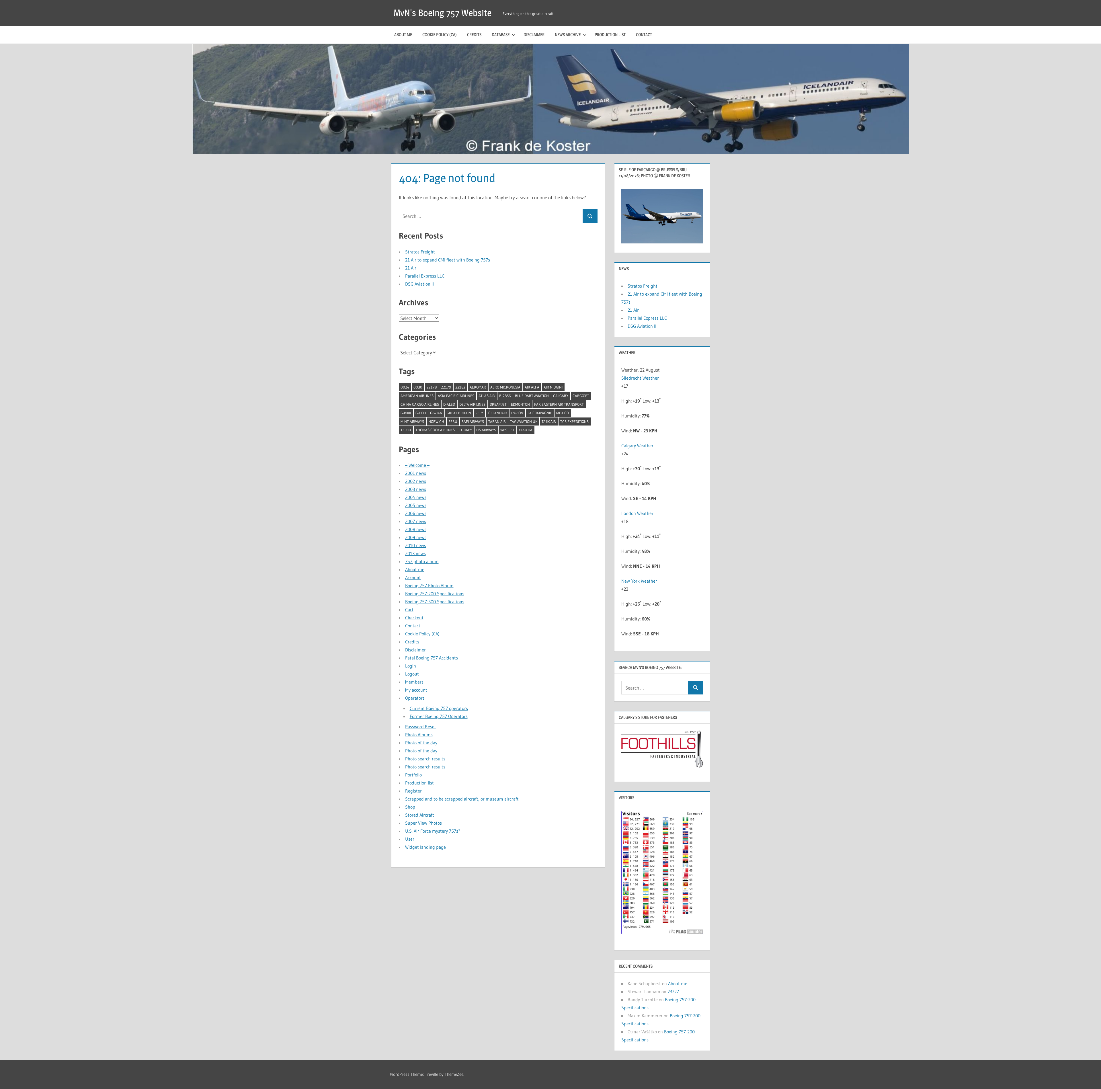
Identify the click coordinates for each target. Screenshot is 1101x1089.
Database (500, 34)
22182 (460, 387)
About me (403, 34)
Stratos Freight (420, 252)
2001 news (415, 473)
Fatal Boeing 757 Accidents (431, 658)
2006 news (415, 513)
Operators (415, 698)
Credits (474, 34)
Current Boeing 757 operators (439, 708)
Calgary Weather (637, 445)
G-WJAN (436, 413)
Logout (412, 674)
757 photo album (422, 561)
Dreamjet (498, 404)
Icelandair (497, 413)
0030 (417, 387)
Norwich (436, 421)
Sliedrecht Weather (640, 378)
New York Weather (639, 581)
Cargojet (581, 395)
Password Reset (420, 726)
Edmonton (520, 404)
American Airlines (417, 395)
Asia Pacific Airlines (456, 395)
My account (416, 690)
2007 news (415, 521)
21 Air (410, 268)
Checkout (414, 617)
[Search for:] (491, 216)
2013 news (415, 553)
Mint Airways (412, 421)
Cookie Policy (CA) (439, 34)
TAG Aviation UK (523, 421)
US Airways (486, 430)
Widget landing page (425, 847)
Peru (452, 421)
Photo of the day (421, 742)
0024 (405, 387)
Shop (410, 807)
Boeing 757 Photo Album (429, 585)
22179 (446, 387)
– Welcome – (417, 465)
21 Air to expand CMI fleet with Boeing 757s (447, 260)
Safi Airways (473, 421)
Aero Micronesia (505, 387)
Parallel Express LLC (424, 276)
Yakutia (525, 430)
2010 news (415, 545)
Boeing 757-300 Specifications (434, 601)
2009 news (415, 537)
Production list (610, 34)
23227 (673, 991)
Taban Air (497, 421)
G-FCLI (420, 413)
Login (410, 666)
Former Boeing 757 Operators (439, 716)
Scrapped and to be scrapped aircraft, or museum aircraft (462, 799)
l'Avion (517, 413)
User (409, 839)
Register (413, 791)
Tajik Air (549, 421)
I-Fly (479, 413)
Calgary (560, 395)
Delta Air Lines (472, 404)
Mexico (562, 413)
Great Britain (459, 413)
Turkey (465, 430)
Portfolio (413, 775)
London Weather (637, 513)
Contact (644, 34)
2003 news (415, 489)
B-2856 (505, 395)
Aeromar (478, 387)
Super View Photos (423, 823)
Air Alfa (532, 387)
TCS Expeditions (574, 421)
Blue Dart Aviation (532, 395)
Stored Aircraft (419, 815)
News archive (568, 34)
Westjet (507, 430)
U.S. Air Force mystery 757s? (432, 831)
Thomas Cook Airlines (435, 430)
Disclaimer (534, 34)
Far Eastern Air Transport (559, 404)
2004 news (415, 497)
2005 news (415, 505)
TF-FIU (406, 430)
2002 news (415, 481)
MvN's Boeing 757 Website (442, 12)
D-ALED (449, 404)
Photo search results (425, 759)
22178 (432, 387)
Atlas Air (487, 395)
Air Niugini (553, 387)
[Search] (590, 216)
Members (414, 682)
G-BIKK (406, 413)
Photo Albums (419, 734)
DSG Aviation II (419, 284)
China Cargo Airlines (420, 404)
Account (413, 577)
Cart (409, 609)
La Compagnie (540, 413)
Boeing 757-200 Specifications (434, 593)
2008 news (415, 529)
